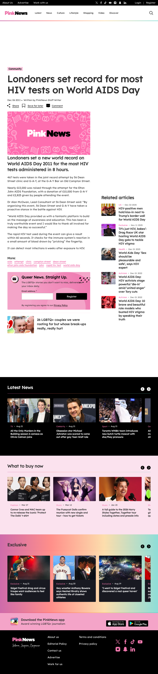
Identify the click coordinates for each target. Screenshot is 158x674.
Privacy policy (88, 643)
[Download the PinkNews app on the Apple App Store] (116, 623)
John (41, 265)
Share (15, 105)
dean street (59, 261)
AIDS (9, 261)
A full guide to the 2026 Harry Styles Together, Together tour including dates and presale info (120, 512)
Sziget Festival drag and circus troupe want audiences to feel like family (27, 591)
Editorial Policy (57, 643)
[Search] (151, 13)
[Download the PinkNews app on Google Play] (138, 623)
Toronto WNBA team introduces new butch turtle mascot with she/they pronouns (120, 433)
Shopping (88, 13)
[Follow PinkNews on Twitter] (117, 642)
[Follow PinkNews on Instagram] (117, 650)
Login (138, 2)
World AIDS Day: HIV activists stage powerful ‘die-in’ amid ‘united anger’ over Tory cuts (132, 284)
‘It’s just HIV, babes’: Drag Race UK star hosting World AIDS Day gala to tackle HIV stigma (132, 236)
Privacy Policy (61, 305)
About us (53, 637)
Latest (38, 13)
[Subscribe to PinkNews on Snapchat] (125, 650)
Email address (33, 291)
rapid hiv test (53, 265)
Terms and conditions (92, 637)
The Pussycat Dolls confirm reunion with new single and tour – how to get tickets (72, 512)
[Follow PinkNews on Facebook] (125, 642)
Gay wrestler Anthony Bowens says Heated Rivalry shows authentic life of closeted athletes (73, 593)
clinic (28, 261)
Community (15, 68)
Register (151, 2)
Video (101, 13)
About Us (7, 2)
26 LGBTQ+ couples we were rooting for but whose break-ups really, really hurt (61, 324)
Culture (60, 13)
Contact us (54, 650)
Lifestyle (73, 13)
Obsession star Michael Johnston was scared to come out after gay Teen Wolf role (73, 433)
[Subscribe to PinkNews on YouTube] (140, 642)
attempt (19, 261)
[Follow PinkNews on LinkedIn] (125, 3)
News (49, 13)
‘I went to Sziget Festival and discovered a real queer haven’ (119, 590)
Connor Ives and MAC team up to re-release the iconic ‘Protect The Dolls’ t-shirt (28, 512)
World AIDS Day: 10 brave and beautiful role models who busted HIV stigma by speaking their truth (132, 310)
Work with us (40, 2)
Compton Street (42, 261)
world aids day (71, 265)
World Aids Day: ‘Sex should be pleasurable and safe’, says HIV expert (132, 260)
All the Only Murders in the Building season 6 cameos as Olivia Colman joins (26, 433)
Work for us (55, 664)
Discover (113, 13)
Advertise (23, 2)
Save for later (35, 105)
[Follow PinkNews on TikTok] (132, 642)
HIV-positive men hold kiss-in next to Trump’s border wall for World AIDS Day (132, 214)
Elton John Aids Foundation (22, 265)
